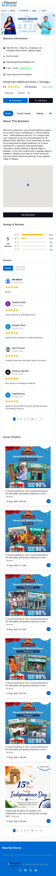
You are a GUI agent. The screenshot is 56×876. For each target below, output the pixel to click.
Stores (3, 11)
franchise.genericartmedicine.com (20, 62)
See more (9, 496)
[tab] (8, 113)
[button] (28, 185)
